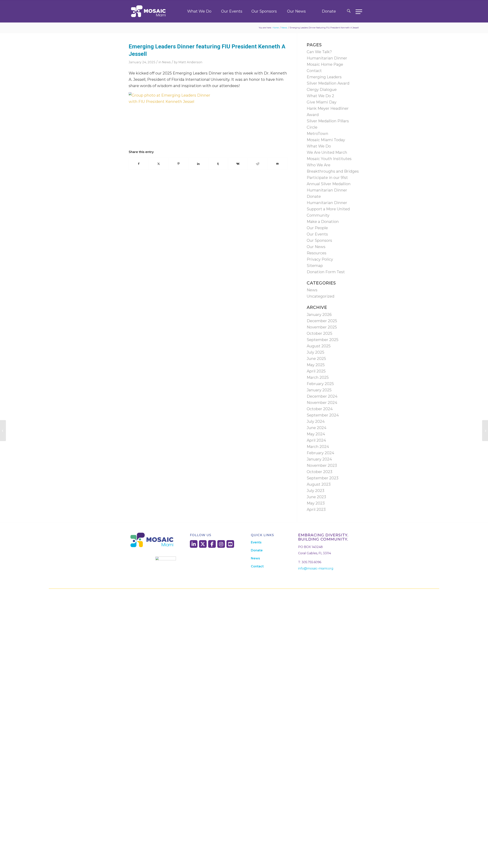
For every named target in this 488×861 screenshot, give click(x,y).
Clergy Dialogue (322, 89)
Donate (329, 11)
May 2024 (316, 434)
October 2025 (319, 333)
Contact (314, 70)
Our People (317, 228)
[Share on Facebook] (139, 164)
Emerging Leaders (324, 77)
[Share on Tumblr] (218, 164)
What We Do (199, 11)
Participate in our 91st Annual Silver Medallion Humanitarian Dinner (329, 183)
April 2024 (316, 440)
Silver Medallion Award (328, 83)
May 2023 (316, 503)
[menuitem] (348, 11)
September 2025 (322, 339)
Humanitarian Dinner (327, 58)
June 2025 (316, 358)
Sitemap (315, 265)
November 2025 (322, 327)
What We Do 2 (320, 96)
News (166, 62)
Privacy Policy (320, 259)
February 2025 (320, 383)
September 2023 (322, 478)
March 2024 (318, 446)
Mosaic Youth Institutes (329, 158)
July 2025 (315, 352)
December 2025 (322, 321)
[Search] (348, 11)
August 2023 (319, 484)
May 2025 (316, 365)
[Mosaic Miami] (149, 11)
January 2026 (319, 314)
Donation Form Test (326, 272)
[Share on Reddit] (257, 164)
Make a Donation (323, 221)
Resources (316, 253)
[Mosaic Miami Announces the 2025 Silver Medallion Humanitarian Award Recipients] (3, 430)
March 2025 (318, 377)
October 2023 (319, 471)
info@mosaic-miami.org (315, 568)
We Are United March (327, 152)
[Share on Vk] (238, 164)
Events (256, 542)
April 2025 (316, 371)
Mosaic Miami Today (326, 140)
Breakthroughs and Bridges (333, 171)
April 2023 (316, 509)
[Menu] (357, 11)
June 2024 (316, 427)
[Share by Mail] (277, 164)
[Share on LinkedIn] (198, 164)
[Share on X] (159, 164)
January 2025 (319, 390)
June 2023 (316, 497)
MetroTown (317, 133)
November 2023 (322, 465)
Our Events (231, 11)
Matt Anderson (190, 62)
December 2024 (322, 396)
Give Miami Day (321, 102)
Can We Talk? (319, 52)
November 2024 (322, 402)
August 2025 (319, 346)
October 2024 (320, 409)
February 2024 (320, 453)
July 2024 (316, 421)
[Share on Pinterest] (178, 164)
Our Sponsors (264, 11)
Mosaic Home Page (325, 64)
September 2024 (323, 415)
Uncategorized (320, 296)
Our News (296, 11)
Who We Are (318, 165)
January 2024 (319, 459)
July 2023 (315, 490)
